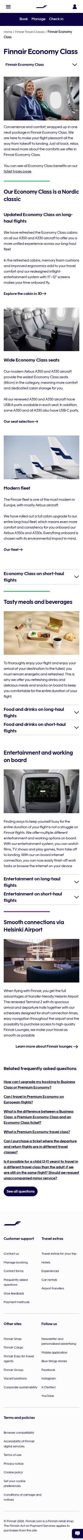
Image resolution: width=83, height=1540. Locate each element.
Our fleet (11, 550)
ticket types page (17, 171)
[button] (8, 6)
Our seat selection (19, 421)
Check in (56, 19)
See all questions (21, 1191)
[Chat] (77, 1533)
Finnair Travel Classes (30, 32)
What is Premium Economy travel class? (37, 1132)
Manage (38, 19)
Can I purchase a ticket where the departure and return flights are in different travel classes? (40, 1146)
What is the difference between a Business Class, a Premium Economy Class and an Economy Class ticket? (39, 1117)
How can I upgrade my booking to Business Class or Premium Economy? (39, 1085)
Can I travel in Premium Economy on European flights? (34, 1099)
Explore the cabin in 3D (23, 294)
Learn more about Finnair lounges (44, 1046)
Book (24, 19)
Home (8, 32)
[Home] (41, 6)
